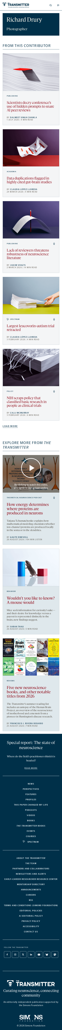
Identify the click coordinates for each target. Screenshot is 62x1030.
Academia (11, 172)
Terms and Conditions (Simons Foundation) (31, 905)
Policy (10, 391)
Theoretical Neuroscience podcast (24, 498)
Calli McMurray (19, 413)
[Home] (31, 983)
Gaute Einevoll (19, 537)
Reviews (11, 681)
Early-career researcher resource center (31, 879)
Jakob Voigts (18, 265)
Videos (31, 815)
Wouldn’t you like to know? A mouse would (31, 600)
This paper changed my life (31, 805)
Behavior (11, 591)
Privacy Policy (31, 921)
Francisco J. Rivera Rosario (26, 723)
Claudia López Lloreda (23, 189)
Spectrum (15, 319)
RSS (31, 900)
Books (31, 820)
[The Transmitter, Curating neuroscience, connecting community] (16, 5)
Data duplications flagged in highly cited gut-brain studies (29, 180)
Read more (30, 768)
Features (31, 794)
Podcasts (31, 810)
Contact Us (31, 932)
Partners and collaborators (31, 869)
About (31, 858)
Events (31, 831)
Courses (31, 836)
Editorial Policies (31, 911)
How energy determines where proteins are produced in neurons (28, 509)
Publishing (12, 96)
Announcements (31, 890)
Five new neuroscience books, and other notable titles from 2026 (29, 692)
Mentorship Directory (31, 884)
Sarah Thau (17, 627)
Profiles (31, 799)
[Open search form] (50, 5)
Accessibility (31, 926)
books (31, 826)
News (31, 784)
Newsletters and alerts (31, 874)
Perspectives (31, 789)
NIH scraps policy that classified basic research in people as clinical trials (27, 402)
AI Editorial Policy (31, 916)
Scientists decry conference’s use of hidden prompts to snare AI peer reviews (30, 106)
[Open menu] (58, 5)
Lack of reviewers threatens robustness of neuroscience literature (28, 254)
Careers (31, 895)
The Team (31, 863)
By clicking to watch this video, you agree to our (31, 486)
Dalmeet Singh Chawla (23, 117)
